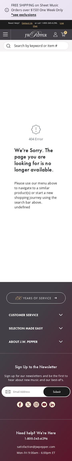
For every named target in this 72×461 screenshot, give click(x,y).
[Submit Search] (8, 45)
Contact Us (27, 23)
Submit (56, 392)
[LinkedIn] (52, 405)
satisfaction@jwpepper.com (36, 446)
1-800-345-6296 (36, 438)
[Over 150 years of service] (36, 298)
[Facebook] (20, 405)
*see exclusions (23, 15)
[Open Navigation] (5, 34)
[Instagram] (36, 405)
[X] (28, 405)
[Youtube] (44, 405)
